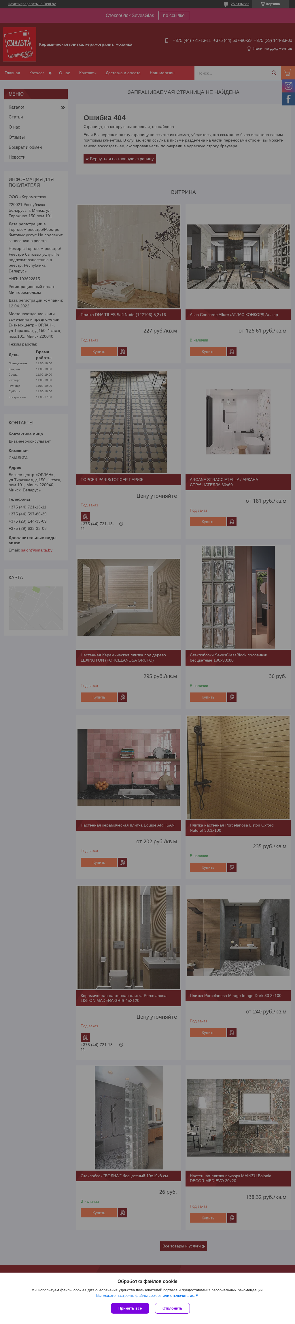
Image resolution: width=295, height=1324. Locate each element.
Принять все (130, 1308)
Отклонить (172, 1308)
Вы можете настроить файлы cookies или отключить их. (145, 1295)
